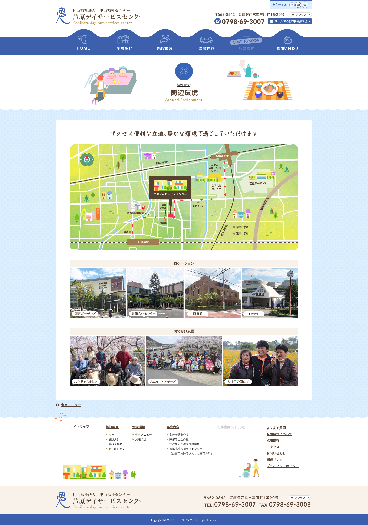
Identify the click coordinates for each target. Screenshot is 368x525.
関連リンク (275, 459)
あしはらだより (118, 448)
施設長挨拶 (115, 444)
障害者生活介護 (179, 439)
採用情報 (273, 440)
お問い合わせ (276, 453)
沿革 (111, 434)
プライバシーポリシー (283, 466)
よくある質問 (276, 428)
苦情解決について (279, 434)
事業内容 (173, 427)
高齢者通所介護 (179, 434)
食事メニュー (71, 405)
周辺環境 (140, 439)
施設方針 (114, 439)
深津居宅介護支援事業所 (184, 444)
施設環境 (183, 85)
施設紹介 (112, 427)
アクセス (273, 447)
